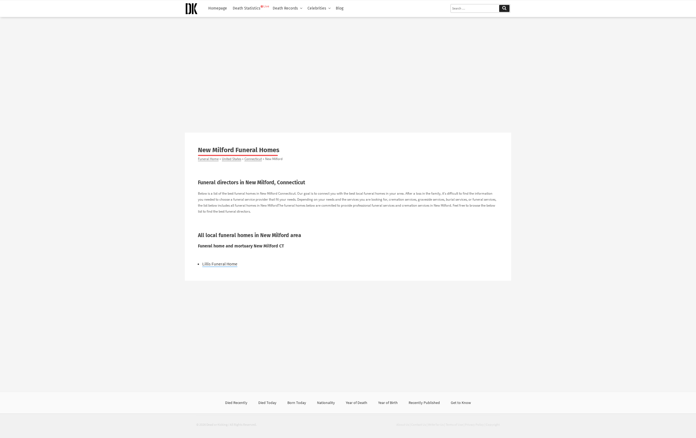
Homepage (217, 8)
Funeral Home (208, 159)
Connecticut (253, 159)
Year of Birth (388, 402)
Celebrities (316, 8)
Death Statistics (246, 8)
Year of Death (356, 402)
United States (231, 159)
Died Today (267, 402)
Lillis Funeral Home (219, 264)
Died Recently (236, 402)
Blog (339, 8)
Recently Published (424, 402)
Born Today (296, 402)
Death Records (285, 8)
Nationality (326, 402)
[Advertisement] (348, 73)
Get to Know (461, 402)
